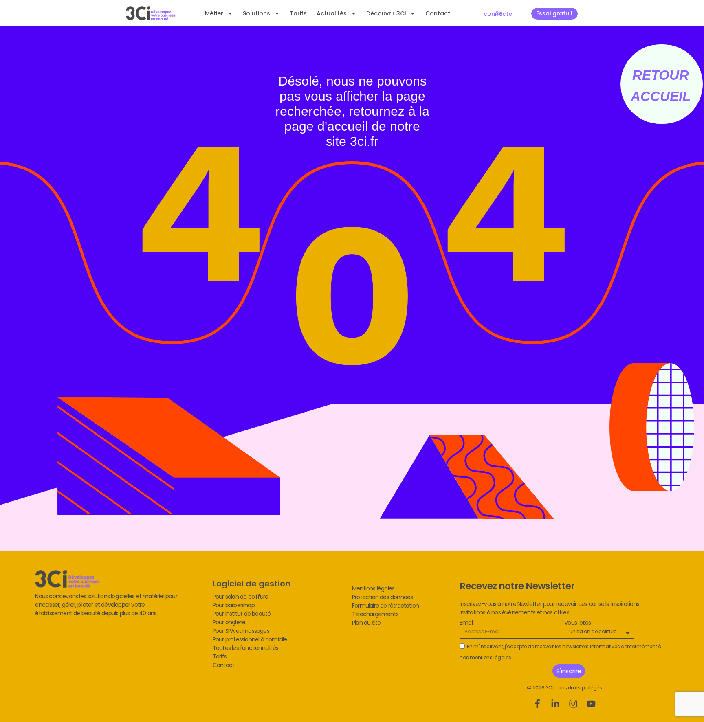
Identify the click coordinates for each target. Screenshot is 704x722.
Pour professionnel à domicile (250, 639)
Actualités (332, 13)
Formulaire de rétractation (385, 605)
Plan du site (366, 623)
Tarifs (298, 13)
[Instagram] (573, 703)
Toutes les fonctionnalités (245, 648)
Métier (214, 13)
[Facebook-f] (537, 703)
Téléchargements (375, 614)
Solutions (256, 13)
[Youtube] (591, 703)
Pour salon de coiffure (240, 597)
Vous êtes (577, 623)
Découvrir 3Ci (386, 13)
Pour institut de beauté (242, 614)
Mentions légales (373, 588)
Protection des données (382, 597)
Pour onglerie (229, 622)
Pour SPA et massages (241, 631)
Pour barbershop (234, 605)
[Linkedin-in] (555, 703)
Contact (437, 13)
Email (466, 623)
